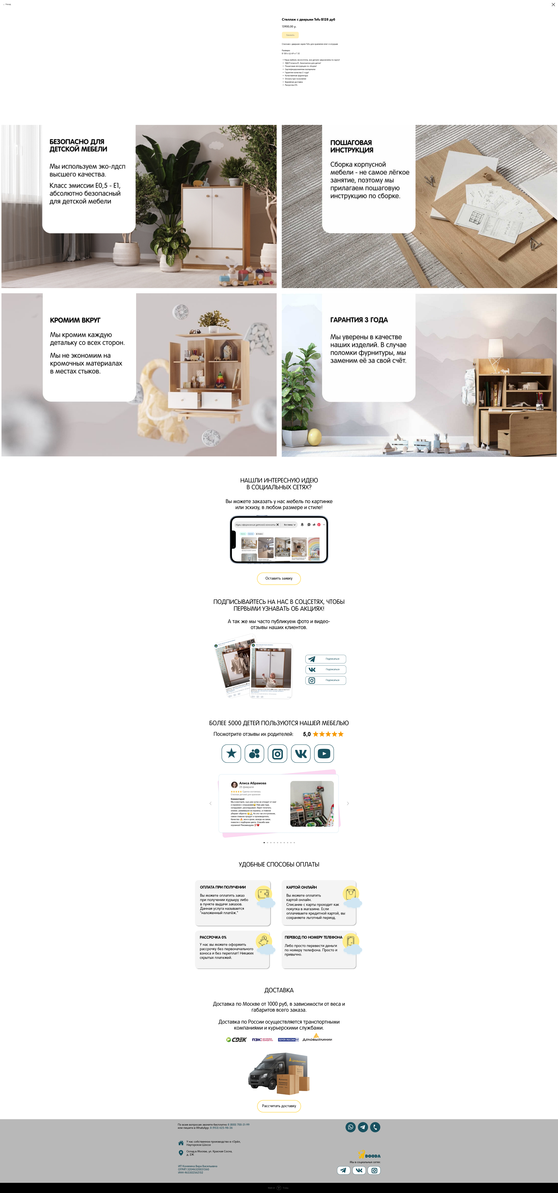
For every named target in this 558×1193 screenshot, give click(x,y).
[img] (326, 669)
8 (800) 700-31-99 (239, 1125)
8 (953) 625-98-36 (221, 1128)
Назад (8, 4)
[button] (279, 578)
